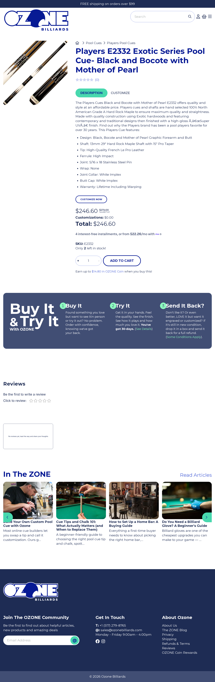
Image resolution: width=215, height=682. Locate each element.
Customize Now (91, 199)
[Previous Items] (8, 517)
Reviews (168, 648)
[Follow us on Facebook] (98, 641)
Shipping (169, 639)
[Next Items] (207, 517)
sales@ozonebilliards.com (121, 630)
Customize (120, 93)
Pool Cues (94, 43)
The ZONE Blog (174, 630)
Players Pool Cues (121, 43)
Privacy (168, 634)
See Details (144, 329)
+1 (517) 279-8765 (113, 625)
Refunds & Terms (176, 644)
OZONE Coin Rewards (179, 653)
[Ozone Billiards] (38, 21)
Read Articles (196, 475)
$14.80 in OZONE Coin (108, 271)
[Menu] (210, 17)
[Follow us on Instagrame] (103, 641)
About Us (169, 625)
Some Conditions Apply (184, 337)
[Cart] (204, 17)
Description (91, 93)
